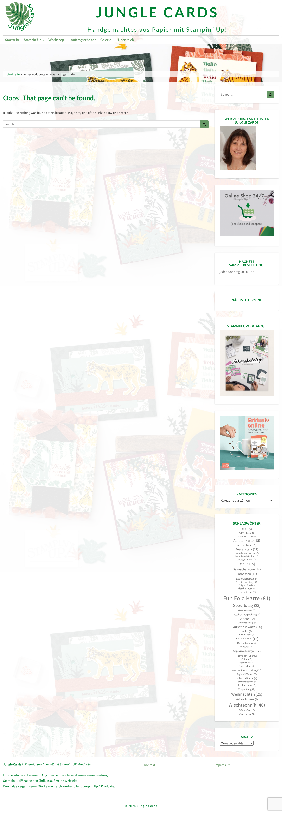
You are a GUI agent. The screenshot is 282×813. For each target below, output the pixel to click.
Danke (246, 564)
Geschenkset (246, 610)
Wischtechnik (247, 705)
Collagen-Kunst (247, 559)
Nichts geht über (247, 655)
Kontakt (149, 765)
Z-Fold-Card (247, 710)
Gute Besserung (247, 622)
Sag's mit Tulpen (247, 674)
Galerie (106, 40)
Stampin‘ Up (33, 40)
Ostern (246, 659)
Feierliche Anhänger (246, 582)
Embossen (247, 574)
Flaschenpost (246, 588)
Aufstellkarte (246, 540)
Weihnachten (246, 694)
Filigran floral (247, 585)
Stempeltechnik (247, 681)
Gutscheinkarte (247, 626)
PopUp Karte (246, 662)
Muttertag (247, 646)
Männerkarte (247, 651)
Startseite (12, 40)
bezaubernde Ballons (246, 556)
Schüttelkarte (247, 678)
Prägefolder (247, 666)
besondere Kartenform (247, 553)
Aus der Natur (246, 545)
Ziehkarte (247, 714)
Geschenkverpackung (246, 614)
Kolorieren (246, 638)
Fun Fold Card (247, 591)
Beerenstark (246, 549)
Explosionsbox (246, 578)
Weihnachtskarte (247, 699)
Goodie (247, 619)
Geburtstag (247, 605)
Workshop (56, 40)
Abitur (247, 529)
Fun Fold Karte (246, 598)
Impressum (222, 765)
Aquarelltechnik (247, 536)
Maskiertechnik (246, 643)
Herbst (247, 631)
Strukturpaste (246, 685)
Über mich (126, 40)
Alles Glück (246, 533)
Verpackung (246, 689)
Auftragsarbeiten (83, 40)
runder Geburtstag (247, 670)
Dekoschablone (247, 569)
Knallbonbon (246, 634)
